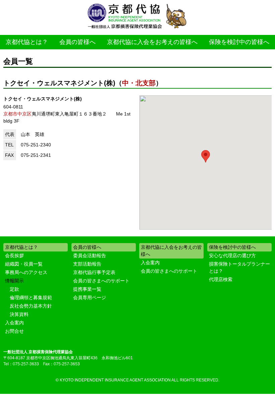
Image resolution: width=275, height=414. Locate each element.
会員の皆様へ (77, 42)
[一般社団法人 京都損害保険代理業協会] (137, 16)
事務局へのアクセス (26, 272)
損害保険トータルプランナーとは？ (239, 267)
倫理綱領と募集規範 (31, 297)
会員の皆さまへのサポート (101, 280)
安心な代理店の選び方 (232, 255)
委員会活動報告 (89, 255)
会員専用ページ (89, 297)
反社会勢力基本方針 (31, 306)
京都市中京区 (17, 114)
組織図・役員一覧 (24, 264)
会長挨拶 (14, 255)
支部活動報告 (87, 264)
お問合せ (14, 331)
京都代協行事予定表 (94, 272)
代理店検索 (220, 279)
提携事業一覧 (87, 289)
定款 (14, 289)
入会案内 (14, 322)
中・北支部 (139, 83)
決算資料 (19, 314)
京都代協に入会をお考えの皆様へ (152, 42)
